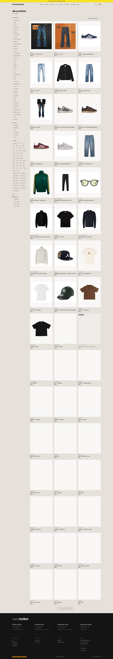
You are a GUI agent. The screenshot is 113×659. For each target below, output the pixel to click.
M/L (13, 148)
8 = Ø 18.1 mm (15, 185)
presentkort (14, 645)
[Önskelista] (98, 4)
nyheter (41, 4)
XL (22, 148)
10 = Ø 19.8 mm (16, 188)
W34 (17, 165)
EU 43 (21, 155)
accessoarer (66, 4)
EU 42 (18, 155)
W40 (14, 168)
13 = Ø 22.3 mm (16, 190)
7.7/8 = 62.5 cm (16, 183)
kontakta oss (14, 643)
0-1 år (21, 168)
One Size (14, 143)
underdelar (52, 4)
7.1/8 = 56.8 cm (16, 175)
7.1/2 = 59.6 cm (23, 178)
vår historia (37, 640)
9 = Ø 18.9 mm (22, 185)
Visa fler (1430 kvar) (65, 608)
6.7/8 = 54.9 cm (16, 173)
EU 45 (18, 158)
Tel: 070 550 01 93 (84, 642)
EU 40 (21, 153)
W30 (17, 163)
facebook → (84, 650)
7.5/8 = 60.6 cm (16, 180)
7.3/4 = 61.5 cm (23, 180)
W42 (17, 168)
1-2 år (24, 168)
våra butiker (37, 642)
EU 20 (17, 150)
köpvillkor (59, 640)
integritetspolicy (61, 642)
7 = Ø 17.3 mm (23, 183)
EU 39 (18, 153)
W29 (14, 163)
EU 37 (14, 153)
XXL (13, 150)
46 (13, 145)
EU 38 (23, 145)
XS (21, 143)
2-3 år (14, 170)
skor (56, 4)
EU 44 (14, 158)
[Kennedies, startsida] (18, 4)
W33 (14, 165)
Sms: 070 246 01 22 (84, 643)
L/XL (19, 148)
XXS (18, 143)
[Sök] (96, 4)
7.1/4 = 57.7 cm (23, 175)
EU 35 (21, 150)
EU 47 (14, 160)
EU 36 (24, 150)
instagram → (84, 648)
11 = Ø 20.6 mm (23, 188)
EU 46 (22, 158)
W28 (24, 160)
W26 (18, 160)
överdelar (46, 4)
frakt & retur (14, 642)
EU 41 (14, 155)
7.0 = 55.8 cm (22, 173)
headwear (61, 4)
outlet (78, 4)
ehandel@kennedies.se (85, 640)
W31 (20, 163)
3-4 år (18, 170)
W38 (23, 165)
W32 (23, 163)
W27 (21, 160)
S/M (16, 145)
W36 (20, 165)
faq (13, 640)
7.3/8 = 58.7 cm (16, 178)
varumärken (73, 4)
